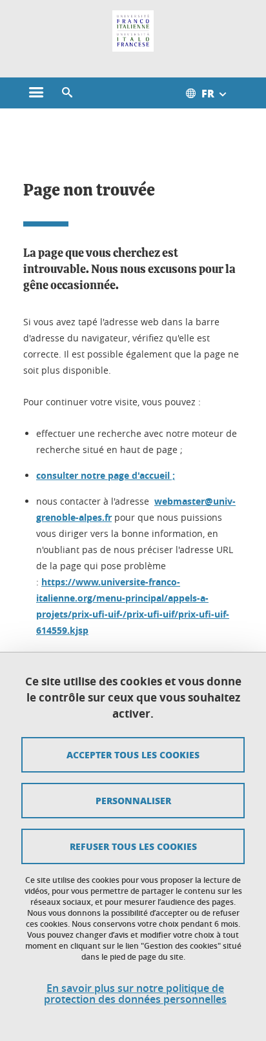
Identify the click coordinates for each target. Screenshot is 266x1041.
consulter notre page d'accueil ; (105, 475)
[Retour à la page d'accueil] (133, 31)
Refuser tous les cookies (133, 846)
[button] (67, 92)
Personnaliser (133, 800)
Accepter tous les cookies (133, 754)
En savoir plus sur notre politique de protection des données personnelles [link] (135, 994)
